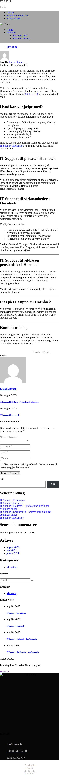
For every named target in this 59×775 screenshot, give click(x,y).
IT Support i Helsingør (11, 145)
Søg (2, 479)
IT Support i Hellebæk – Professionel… (22, 639)
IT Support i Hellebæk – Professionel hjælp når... (19, 402)
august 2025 (13, 547)
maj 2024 (11, 550)
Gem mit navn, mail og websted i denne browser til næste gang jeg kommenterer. (28, 466)
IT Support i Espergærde (10, 415)
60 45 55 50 (31, 94)
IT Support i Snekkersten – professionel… (23, 652)
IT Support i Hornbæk (11, 503)
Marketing (12, 46)
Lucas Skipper (16, 62)
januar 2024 (13, 553)
